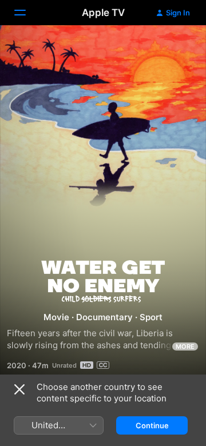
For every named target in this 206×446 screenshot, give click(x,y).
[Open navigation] (26, 12)
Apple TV (103, 12)
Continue (152, 425)
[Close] (19, 389)
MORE (185, 347)
